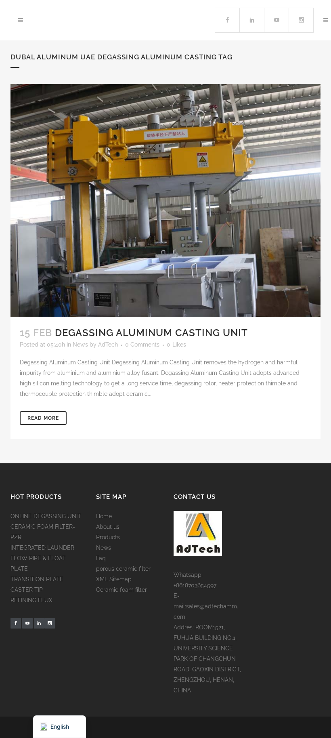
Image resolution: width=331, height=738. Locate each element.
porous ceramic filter (123, 569)
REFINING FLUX (31, 600)
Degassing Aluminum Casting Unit (151, 333)
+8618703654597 (195, 585)
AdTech (108, 344)
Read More (43, 418)
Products (108, 537)
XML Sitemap (114, 579)
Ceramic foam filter (121, 590)
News (80, 344)
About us (107, 527)
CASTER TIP (26, 590)
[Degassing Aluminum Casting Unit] (165, 200)
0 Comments (142, 344)
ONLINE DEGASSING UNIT (45, 516)
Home (104, 516)
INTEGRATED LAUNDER (42, 548)
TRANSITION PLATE (36, 579)
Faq (101, 558)
